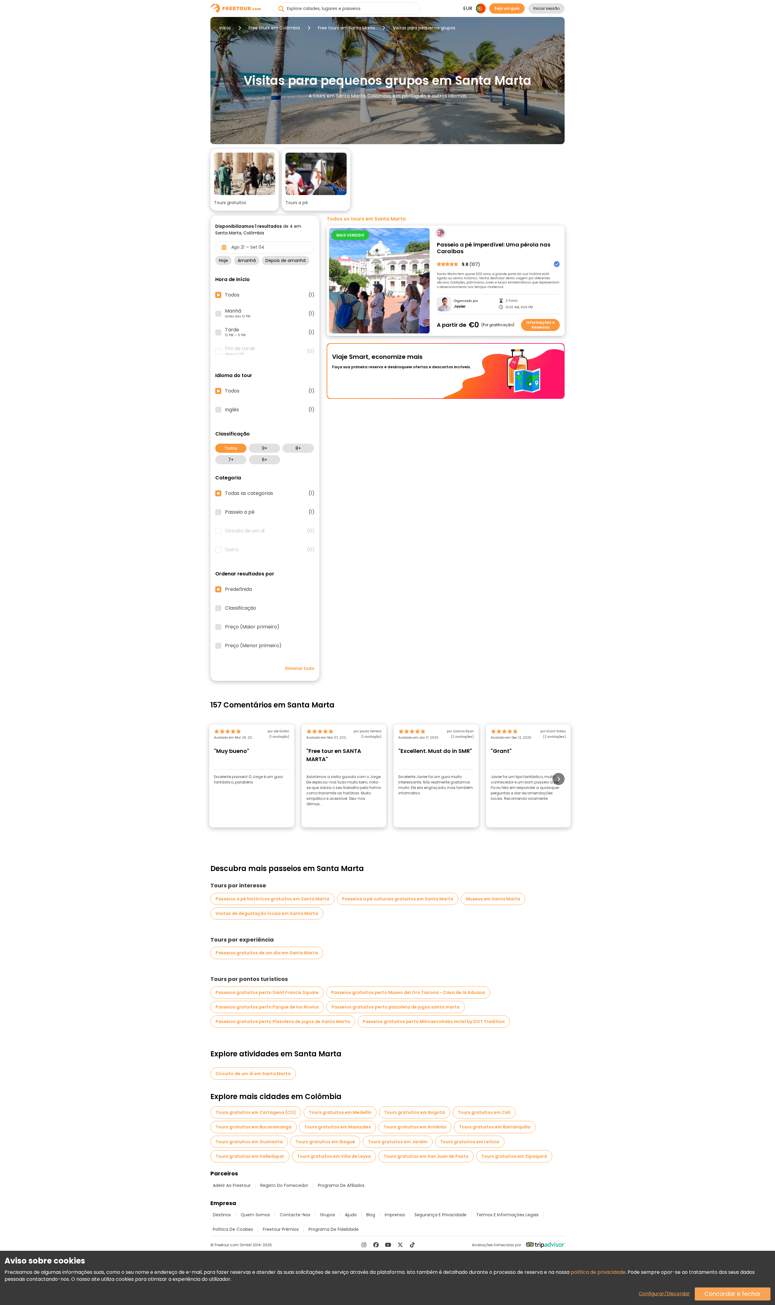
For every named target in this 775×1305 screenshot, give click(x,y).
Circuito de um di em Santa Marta (253, 1074)
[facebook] (376, 1244)
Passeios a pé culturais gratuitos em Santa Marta (397, 899)
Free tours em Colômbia (274, 28)
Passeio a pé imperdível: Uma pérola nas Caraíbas (493, 248)
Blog (370, 1215)
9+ (264, 448)
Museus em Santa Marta (493, 899)
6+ (264, 460)
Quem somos (255, 1215)
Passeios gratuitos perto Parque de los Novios (267, 1007)
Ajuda (351, 1215)
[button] (244, 180)
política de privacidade (598, 1272)
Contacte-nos (295, 1215)
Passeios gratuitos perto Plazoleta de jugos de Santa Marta (283, 1021)
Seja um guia (506, 8)
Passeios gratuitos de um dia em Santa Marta (267, 953)
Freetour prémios (281, 1229)
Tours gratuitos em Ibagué (325, 1142)
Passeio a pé (270, 512)
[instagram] (364, 1244)
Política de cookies (233, 1229)
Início (225, 28)
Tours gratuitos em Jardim (397, 1142)
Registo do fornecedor (284, 1185)
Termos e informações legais (507, 1215)
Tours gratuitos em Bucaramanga (254, 1127)
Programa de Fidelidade (333, 1229)
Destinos (222, 1215)
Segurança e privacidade (440, 1215)
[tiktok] (412, 1244)
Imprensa (395, 1215)
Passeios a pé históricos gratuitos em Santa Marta (272, 899)
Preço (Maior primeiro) (252, 627)
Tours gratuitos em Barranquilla (494, 1127)
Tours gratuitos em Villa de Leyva (334, 1156)
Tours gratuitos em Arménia (415, 1127)
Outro (270, 550)
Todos (230, 448)
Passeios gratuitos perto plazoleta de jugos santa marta (395, 1007)
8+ (298, 448)
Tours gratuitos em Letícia (469, 1142)
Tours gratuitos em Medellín (340, 1112)
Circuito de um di (270, 531)
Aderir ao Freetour (232, 1185)
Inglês (270, 410)
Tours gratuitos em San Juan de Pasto (426, 1156)
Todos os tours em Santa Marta (366, 219)
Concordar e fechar (732, 1294)
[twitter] (400, 1244)
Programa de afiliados (341, 1185)
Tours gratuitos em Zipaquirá (514, 1156)
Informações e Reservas (540, 325)
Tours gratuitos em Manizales (337, 1127)
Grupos (327, 1215)
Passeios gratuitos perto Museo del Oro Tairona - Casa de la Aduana (408, 992)
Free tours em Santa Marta (346, 28)
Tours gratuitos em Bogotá (414, 1112)
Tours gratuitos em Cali (484, 1112)
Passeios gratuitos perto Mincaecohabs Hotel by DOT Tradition (434, 1021)
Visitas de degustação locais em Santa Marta (267, 913)
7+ (231, 460)
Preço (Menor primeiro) (253, 646)
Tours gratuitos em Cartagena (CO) (256, 1112)
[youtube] (388, 1244)
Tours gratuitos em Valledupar (250, 1156)
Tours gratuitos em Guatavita (249, 1142)
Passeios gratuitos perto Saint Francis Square (267, 992)
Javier (460, 306)
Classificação (240, 608)
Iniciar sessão (546, 8)
